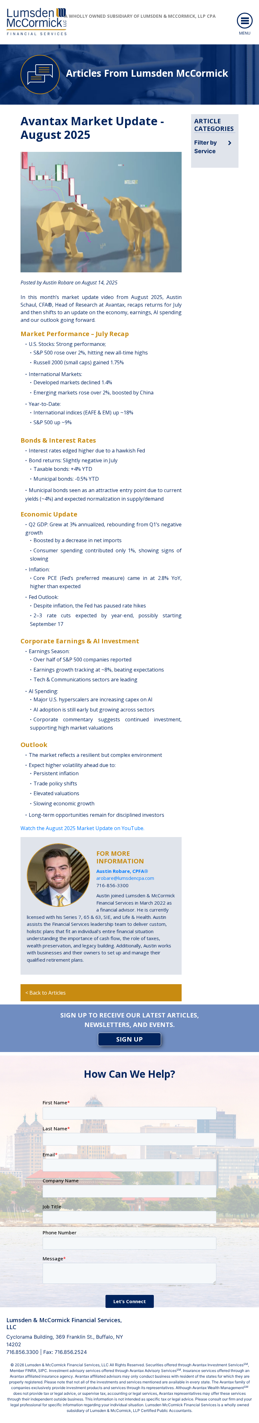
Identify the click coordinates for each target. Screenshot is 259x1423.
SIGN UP (129, 1039)
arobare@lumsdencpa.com (125, 878)
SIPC (42, 1370)
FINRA (30, 1370)
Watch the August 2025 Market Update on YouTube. (82, 828)
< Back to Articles (45, 992)
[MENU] (245, 21)
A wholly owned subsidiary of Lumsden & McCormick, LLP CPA (140, 16)
